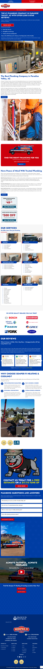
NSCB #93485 (33, 637)
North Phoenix (34, 647)
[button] (41, 6)
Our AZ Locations (21, 588)
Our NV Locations (21, 591)
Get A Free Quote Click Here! (32, 1)
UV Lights (26, 268)
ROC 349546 (13, 638)
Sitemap (35, 667)
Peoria (33, 650)
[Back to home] (5, 6)
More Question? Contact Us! (7, 519)
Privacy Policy (31, 667)
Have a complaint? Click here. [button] (21, 9)
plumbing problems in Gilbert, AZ (6, 92)
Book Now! (7, 25)
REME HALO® (27, 265)
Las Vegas (34, 652)
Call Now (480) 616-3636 (10, 1)
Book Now (4, 97)
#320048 (15, 640)
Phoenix (33, 649)
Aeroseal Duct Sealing (28, 267)
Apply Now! (21, 164)
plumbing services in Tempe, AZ (13, 88)
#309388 (14, 637)
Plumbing (5, 288)
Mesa (33, 645)
